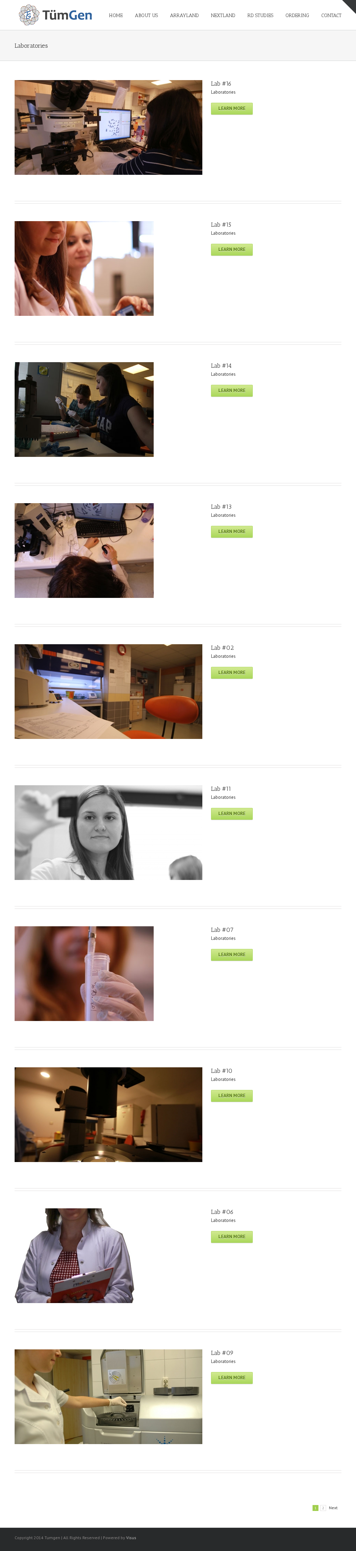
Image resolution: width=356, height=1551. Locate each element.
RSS (317, 1536)
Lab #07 (222, 930)
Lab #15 (221, 224)
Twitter (329, 1537)
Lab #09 (222, 1353)
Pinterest (293, 1537)
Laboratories (223, 92)
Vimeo (280, 1537)
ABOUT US (146, 15)
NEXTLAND (223, 15)
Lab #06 (222, 1212)
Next (333, 1507)
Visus (131, 1537)
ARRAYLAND (184, 15)
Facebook (339, 1537)
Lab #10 (222, 1071)
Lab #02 (222, 648)
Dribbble (305, 1537)
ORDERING (297, 15)
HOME (116, 15)
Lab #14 (221, 365)
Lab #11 (221, 789)
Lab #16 (221, 83)
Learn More (231, 108)
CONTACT (331, 15)
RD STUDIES (260, 15)
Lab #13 (221, 506)
